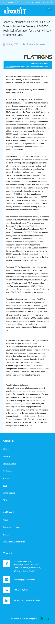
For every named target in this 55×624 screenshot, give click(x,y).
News (5, 486)
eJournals (7, 456)
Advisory (6, 478)
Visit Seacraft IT (10, 2)
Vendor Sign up (9, 493)
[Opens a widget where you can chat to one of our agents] (44, 619)
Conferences (8, 471)
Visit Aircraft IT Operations (39, 2)
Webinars (6, 449)
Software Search (9, 464)
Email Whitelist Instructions (14, 542)
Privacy (6, 534)
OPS (5, 500)
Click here (10, 67)
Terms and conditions (11, 527)
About (5, 520)
